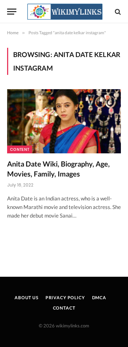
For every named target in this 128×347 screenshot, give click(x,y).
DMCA (99, 297)
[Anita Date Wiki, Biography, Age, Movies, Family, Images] (64, 121)
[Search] (117, 12)
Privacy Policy (65, 297)
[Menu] (11, 12)
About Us (26, 297)
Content (19, 149)
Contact (64, 308)
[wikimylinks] (64, 11)
